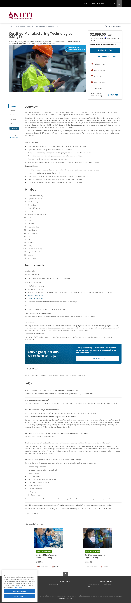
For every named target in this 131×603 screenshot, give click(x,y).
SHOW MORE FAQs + (32, 513)
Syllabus (12, 111)
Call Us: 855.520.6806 (113, 26)
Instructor (13, 119)
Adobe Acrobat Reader (36, 298)
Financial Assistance (93, 584)
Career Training (53, 584)
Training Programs (19, 26)
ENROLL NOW (105, 50)
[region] (19, 586)
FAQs (11, 123)
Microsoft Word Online (36, 295)
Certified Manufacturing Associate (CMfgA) (46, 556)
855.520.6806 (13, 138)
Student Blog (107, 584)
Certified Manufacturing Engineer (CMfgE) (95, 556)
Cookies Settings (19, 596)
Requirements (14, 115)
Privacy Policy (68, 598)
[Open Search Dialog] (119, 3)
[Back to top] (65, 581)
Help (88, 586)
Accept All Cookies (19, 591)
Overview (13, 106)
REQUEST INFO (113, 95)
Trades (29, 26)
